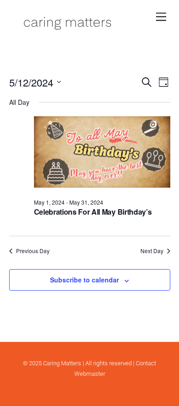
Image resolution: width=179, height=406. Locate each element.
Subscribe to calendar (84, 279)
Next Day (151, 250)
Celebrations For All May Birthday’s (93, 211)
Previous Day (33, 250)
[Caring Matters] (67, 28)
